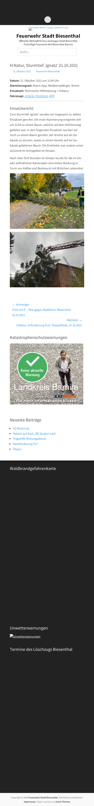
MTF (52, 96)
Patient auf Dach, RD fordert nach (34, 434)
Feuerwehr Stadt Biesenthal (48, 35)
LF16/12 (30, 96)
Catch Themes (63, 801)
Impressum (29, 801)
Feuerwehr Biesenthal (48, 71)
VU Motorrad (21, 428)
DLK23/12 (42, 96)
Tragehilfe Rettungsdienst (29, 439)
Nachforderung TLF (25, 444)
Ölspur (17, 449)
